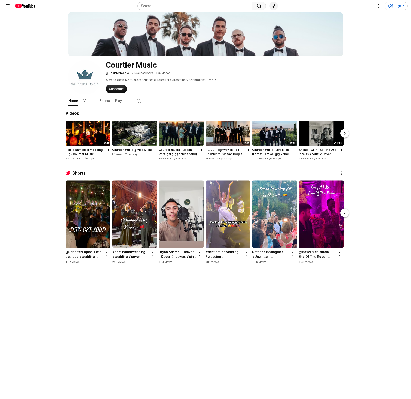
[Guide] (7, 6)
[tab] (73, 101)
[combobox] (196, 6)
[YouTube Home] (25, 6)
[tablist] (205, 101)
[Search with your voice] (273, 6)
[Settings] (378, 6)
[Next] (344, 133)
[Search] (259, 6)
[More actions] (108, 150)
